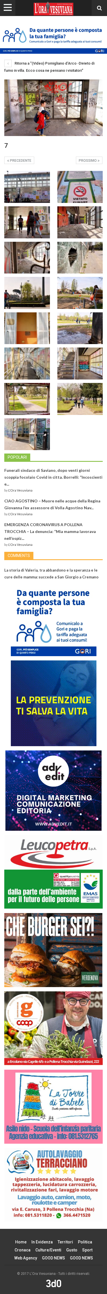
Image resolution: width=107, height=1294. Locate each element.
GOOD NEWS (53, 1258)
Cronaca (23, 1250)
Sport (87, 1250)
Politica (85, 1242)
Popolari (17, 457)
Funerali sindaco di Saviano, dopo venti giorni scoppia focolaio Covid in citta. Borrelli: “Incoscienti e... (53, 477)
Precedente (20, 161)
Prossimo (88, 161)
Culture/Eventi (48, 1250)
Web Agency (25, 1258)
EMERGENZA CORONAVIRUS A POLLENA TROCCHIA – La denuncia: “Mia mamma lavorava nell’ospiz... (50, 531)
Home (21, 1242)
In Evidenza (42, 1242)
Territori (65, 1242)
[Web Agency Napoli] (53, 1283)
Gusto (71, 1250)
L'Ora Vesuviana (20, 490)
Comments (19, 555)
